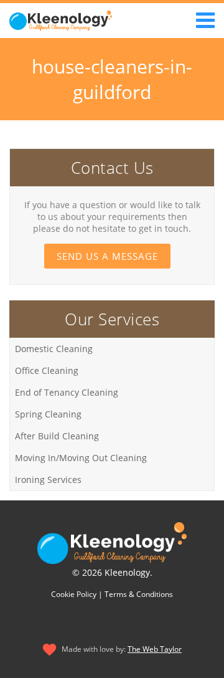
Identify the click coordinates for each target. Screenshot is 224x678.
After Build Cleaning (57, 436)
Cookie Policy (73, 594)
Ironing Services (48, 479)
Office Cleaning (46, 370)
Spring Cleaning (48, 414)
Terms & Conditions (139, 594)
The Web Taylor (155, 649)
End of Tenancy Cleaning (66, 392)
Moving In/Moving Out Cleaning (81, 458)
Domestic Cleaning (54, 349)
